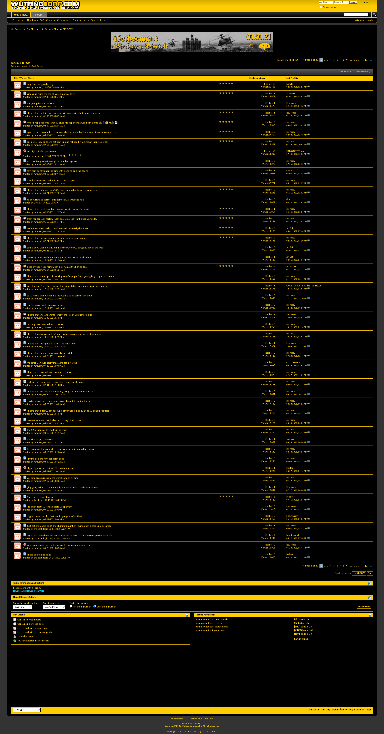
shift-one (213, 732)
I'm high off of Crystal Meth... (42, 151)
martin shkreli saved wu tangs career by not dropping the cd (59, 401)
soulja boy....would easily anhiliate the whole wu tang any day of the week (65, 247)
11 (355, 60)
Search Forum (362, 72)
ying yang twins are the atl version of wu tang (51, 94)
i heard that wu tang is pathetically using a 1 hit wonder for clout (61, 391)
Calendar (50, 20)
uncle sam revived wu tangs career (45, 305)
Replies (253, 78)
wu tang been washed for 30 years (45, 324)
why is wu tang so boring (40, 84)
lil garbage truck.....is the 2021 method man (50, 468)
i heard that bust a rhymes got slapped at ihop (51, 353)
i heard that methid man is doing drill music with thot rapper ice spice (63, 113)
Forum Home (18, 20)
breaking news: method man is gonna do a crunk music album (59, 257)
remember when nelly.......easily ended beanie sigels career (57, 228)
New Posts (32, 20)
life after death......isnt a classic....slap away (49, 507)
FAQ (42, 20)
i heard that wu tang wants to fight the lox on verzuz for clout (59, 315)
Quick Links (97, 20)
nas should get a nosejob (40, 439)
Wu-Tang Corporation (332, 709)
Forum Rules (301, 639)
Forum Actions (80, 20)
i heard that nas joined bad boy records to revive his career (58, 209)
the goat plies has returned (41, 103)
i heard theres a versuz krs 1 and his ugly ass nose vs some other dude (64, 334)
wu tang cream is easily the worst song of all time (52, 478)
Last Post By (292, 78)
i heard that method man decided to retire (49, 372)
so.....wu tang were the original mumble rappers (52, 161)
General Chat (52, 29)
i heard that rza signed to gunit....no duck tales (51, 343)
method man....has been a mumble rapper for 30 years (55, 382)
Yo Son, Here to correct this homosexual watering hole (55, 199)
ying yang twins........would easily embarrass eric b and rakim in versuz (63, 487)
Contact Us (313, 709)
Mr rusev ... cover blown (40, 497)
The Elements (33, 29)
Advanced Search (364, 20)
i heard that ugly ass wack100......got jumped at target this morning (62, 190)
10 (350, 60)
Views (262, 78)
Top (369, 573)
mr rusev (38, 87)
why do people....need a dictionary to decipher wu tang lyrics (59, 545)
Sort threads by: (51, 603)
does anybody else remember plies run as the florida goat (57, 267)
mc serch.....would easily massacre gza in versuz (52, 363)
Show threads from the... (26, 603)
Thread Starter (27, 78)
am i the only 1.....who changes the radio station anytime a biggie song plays (67, 286)
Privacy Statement (355, 709)
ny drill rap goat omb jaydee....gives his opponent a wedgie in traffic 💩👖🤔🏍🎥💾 (72, 123)
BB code (298, 619)
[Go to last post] (308, 87)
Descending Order (106, 606)
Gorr (36, 203)
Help (366, 2)
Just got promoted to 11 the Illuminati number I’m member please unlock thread (69, 526)
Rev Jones (38, 500)
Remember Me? (330, 7)
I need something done (39, 554)
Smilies (298, 623)
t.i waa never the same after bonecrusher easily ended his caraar (61, 449)
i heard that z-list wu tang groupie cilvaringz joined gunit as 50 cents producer (68, 411)
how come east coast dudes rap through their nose (54, 420)
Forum (38, 14)
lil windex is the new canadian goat (45, 459)
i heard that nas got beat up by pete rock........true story (56, 238)
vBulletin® (197, 723)
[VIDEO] (298, 630)
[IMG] (297, 626)
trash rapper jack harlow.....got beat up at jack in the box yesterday (62, 219)
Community (62, 20)
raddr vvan (39, 156)
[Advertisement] (192, 676)
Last (367, 60)
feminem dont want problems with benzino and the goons (57, 171)
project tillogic (41, 529)
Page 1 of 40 (311, 60)
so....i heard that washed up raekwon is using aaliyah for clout (59, 295)
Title (16, 78)
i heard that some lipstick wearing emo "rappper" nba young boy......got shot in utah (71, 276)
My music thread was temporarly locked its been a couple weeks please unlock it (69, 535)
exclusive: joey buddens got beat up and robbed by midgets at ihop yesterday (67, 142)
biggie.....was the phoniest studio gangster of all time (54, 516)
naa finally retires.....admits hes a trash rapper (51, 180)
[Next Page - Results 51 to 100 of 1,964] (362, 60)
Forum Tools (345, 72)
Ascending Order (81, 606)
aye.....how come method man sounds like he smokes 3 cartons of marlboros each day (72, 132)
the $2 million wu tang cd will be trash (47, 430)
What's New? (21, 14)
